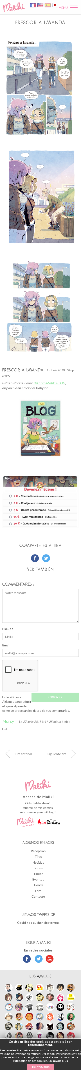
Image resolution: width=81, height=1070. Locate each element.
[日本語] (55, 5)
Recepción (38, 851)
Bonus (38, 868)
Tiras (38, 856)
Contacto (38, 896)
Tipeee (38, 874)
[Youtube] (48, 959)
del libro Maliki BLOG (49, 383)
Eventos (38, 879)
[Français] (33, 5)
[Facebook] (26, 959)
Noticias (38, 862)
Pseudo (8, 629)
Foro (38, 891)
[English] (40, 5)
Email (6, 645)
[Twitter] (37, 959)
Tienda (38, 885)
